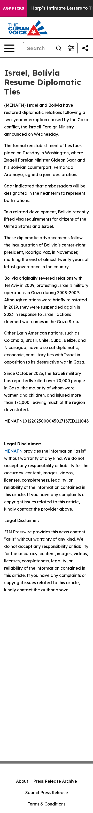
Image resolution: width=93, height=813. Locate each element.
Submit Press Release (46, 792)
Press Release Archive (55, 781)
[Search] (58, 48)
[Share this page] (85, 48)
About (22, 781)
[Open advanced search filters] (71, 48)
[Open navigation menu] (9, 48)
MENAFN (15, 105)
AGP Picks (13, 8)
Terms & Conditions (46, 804)
